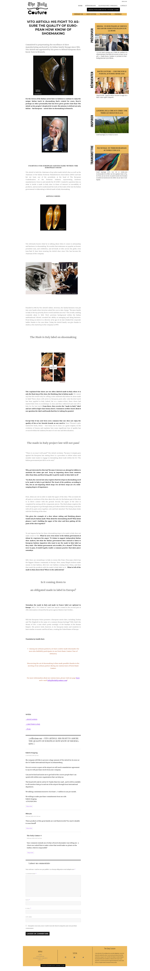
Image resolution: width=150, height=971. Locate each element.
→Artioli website (31, 719)
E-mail (28, 908)
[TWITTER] (82, 956)
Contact (123, 5)
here (78, 678)
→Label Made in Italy (33, 724)
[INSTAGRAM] (64, 956)
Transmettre (105, 14)
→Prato (28, 729)
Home (80, 5)
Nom (28, 900)
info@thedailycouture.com (57, 680)
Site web (29, 917)
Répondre (29, 806)
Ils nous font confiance (108, 5)
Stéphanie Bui (90, 5)
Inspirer (118, 14)
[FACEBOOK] (73, 956)
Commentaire (31, 873)
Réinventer (91, 14)
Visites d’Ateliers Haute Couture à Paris (103, 9)
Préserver (78, 14)
